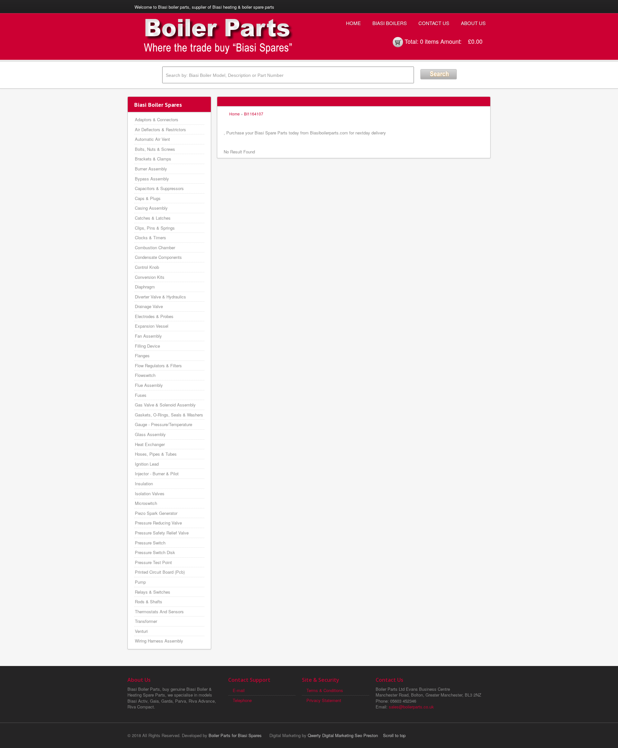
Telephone (242, 700)
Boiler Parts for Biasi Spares (235, 735)
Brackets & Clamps (153, 159)
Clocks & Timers (150, 237)
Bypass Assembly (152, 179)
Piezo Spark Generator (156, 513)
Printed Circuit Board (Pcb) (160, 572)
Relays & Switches (152, 592)
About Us (473, 23)
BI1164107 (253, 113)
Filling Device (147, 346)
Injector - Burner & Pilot (157, 473)
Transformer (146, 621)
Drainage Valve (149, 306)
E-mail (239, 690)
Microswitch (146, 503)
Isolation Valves (149, 493)
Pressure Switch (150, 543)
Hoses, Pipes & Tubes (156, 454)
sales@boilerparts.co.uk (411, 707)
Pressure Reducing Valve (158, 523)
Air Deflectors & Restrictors (160, 129)
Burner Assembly (151, 169)
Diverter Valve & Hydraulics (160, 297)
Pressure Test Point (153, 562)
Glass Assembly (150, 434)
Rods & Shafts (148, 601)
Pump (140, 582)
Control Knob (147, 267)
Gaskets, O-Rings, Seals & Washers (169, 415)
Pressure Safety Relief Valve (162, 533)
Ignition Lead (147, 464)
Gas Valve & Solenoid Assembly (165, 405)
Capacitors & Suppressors (159, 188)
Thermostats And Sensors (159, 611)
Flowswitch (145, 375)
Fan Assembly (148, 336)
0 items (429, 41)
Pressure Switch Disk (155, 552)
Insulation (144, 483)
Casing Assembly (151, 208)
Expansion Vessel (151, 326)
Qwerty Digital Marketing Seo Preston (343, 735)
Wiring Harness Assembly (159, 641)
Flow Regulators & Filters (158, 365)
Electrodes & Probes (154, 316)
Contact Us (433, 23)
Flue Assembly (149, 385)
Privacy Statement (323, 700)
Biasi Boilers (389, 23)
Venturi (141, 631)
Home (353, 23)
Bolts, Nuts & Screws (155, 149)
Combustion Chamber (155, 247)
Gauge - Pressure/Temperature (163, 424)
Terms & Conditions (324, 690)
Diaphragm (145, 287)
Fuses (140, 395)
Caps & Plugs (148, 198)
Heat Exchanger (150, 444)
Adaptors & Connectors (156, 119)
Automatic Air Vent (152, 139)
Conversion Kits (149, 277)
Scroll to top (394, 735)
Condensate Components (158, 257)
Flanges (142, 355)
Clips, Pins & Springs (155, 228)
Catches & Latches (153, 218)
